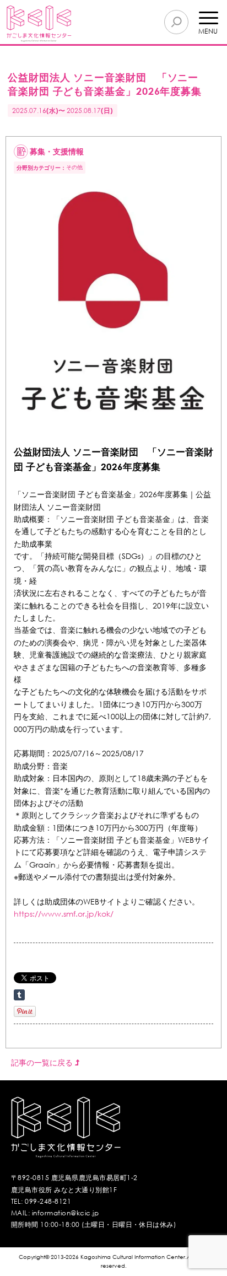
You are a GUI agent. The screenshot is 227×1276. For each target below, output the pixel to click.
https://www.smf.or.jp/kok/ (64, 913)
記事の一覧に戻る (43, 1062)
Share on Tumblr (19, 994)
